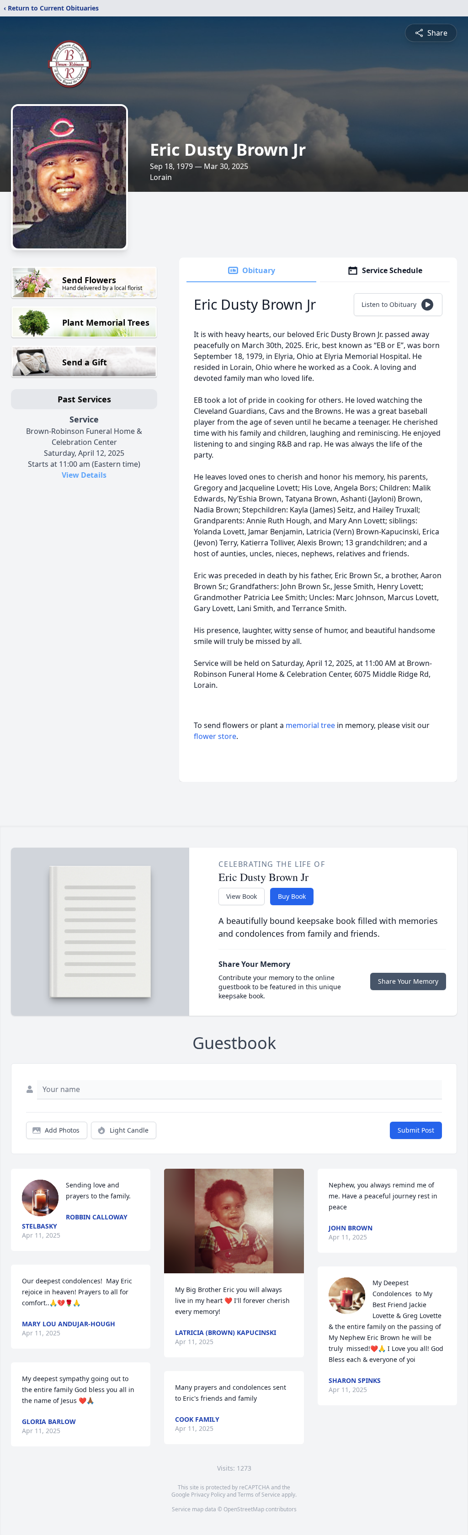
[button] (234, 1221)
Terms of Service (259, 1494)
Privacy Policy (208, 1494)
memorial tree (310, 725)
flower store (215, 736)
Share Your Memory (408, 981)
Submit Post (416, 1130)
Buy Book (292, 896)
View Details (84, 475)
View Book (241, 896)
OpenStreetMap (243, 1509)
